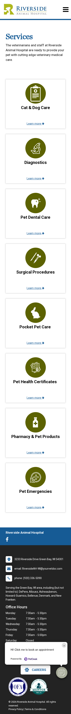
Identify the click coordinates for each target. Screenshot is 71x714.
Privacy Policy (16, 709)
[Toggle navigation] (65, 9)
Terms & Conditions (35, 709)
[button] (61, 672)
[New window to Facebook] (8, 540)
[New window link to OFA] (19, 686)
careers (39, 670)
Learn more (34, 123)
